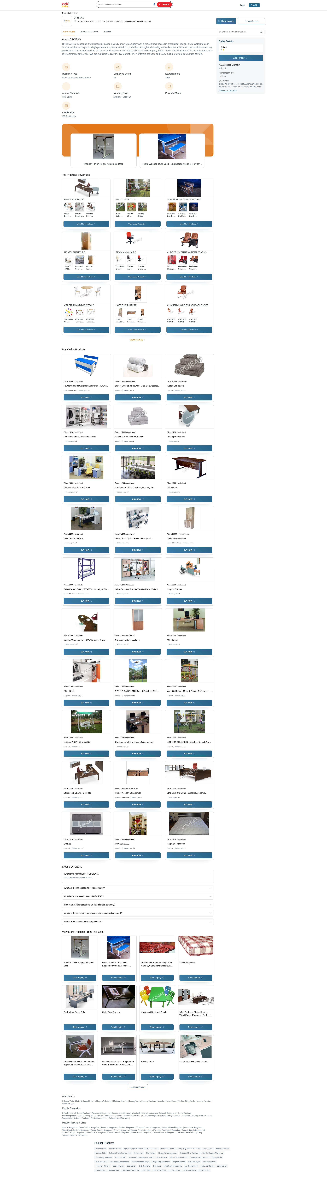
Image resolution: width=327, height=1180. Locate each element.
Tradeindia (66, 13)
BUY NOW (85, 397)
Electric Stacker (222, 1149)
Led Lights (131, 1166)
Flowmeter (150, 1153)
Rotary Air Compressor (167, 1153)
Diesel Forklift (161, 1157)
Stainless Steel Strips (140, 1162)
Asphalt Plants (179, 1162)
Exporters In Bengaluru (228, 90)
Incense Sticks (207, 1166)
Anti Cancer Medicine (173, 1166)
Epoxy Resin (217, 1157)
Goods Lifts (100, 1170)
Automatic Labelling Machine (140, 1157)
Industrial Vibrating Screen (120, 1153)
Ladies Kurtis (118, 1166)
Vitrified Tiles (114, 1170)
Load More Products (138, 1087)
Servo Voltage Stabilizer (133, 1149)
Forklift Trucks (115, 1149)
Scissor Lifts (101, 1153)
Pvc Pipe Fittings (160, 1170)
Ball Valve (157, 1166)
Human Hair (101, 1149)
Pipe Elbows (204, 1170)
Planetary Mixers (102, 1166)
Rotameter (138, 1153)
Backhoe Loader (167, 1149)
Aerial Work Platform (178, 1157)
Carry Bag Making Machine (189, 1149)
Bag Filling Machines (161, 1162)
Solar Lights (221, 1166)
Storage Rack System (199, 1157)
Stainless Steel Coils (130, 1170)
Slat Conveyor (194, 1162)
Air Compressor (191, 1166)
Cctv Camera (144, 1166)
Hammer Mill (120, 1157)
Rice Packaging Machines (212, 1153)
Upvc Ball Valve (190, 1170)
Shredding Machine (104, 1157)
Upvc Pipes (175, 1170)
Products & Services (89, 32)
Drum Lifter (208, 1149)
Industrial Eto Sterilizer (189, 1153)
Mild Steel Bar (101, 1162)
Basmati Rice (152, 1149)
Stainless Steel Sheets (120, 1162)
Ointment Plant (209, 1162)
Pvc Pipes (146, 1170)
